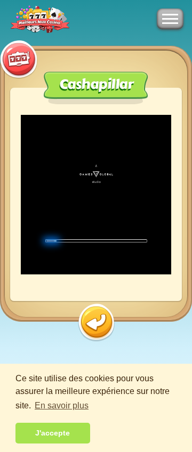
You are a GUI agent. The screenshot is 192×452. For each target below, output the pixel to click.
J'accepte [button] (52, 433)
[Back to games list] (96, 322)
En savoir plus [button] (62, 405)
